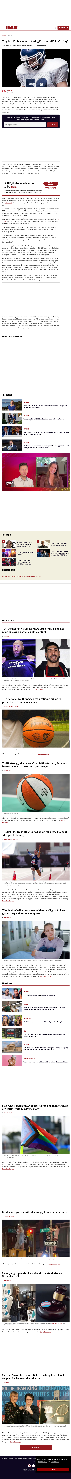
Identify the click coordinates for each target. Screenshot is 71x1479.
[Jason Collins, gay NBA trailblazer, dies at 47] (43, 544)
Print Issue (27, 1016)
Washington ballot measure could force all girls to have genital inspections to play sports (33, 910)
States (25, 1002)
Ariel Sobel (10, 90)
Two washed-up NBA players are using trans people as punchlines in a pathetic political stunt (33, 630)
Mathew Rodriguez (8, 769)
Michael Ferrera (14, 838)
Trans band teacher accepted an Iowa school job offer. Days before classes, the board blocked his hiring (44, 1006)
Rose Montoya (7, 838)
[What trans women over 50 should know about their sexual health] (12, 1058)
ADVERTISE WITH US (33, 1454)
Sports (10, 35)
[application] (36, 472)
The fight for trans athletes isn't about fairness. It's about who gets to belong (34, 832)
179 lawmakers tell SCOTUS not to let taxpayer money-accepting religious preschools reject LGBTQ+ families (45, 1046)
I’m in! (53, 125)
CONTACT (4, 1454)
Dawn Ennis (6, 1379)
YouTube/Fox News (57, 1320)
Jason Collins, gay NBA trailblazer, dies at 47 (59, 544)
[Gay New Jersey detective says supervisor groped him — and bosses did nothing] (12, 1031)
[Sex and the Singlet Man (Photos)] (9, 553)
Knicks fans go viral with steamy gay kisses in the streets (34, 1209)
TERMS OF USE (65, 1454)
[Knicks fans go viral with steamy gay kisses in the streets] (35, 1236)
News (25, 1029)
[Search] (55, 28)
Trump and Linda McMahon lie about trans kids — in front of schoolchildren (43, 420)
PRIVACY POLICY (44, 1454)
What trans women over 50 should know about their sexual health (45, 1060)
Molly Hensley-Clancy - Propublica (11, 706)
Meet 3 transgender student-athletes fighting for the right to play (45, 1020)
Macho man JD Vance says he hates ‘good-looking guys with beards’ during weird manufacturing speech (46, 447)
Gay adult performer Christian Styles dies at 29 (39, 993)
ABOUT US (10, 1454)
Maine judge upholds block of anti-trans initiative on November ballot (32, 1271)
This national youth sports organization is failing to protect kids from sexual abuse (31, 700)
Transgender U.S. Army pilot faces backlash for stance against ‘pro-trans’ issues (25, 545)
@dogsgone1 (52, 1256)
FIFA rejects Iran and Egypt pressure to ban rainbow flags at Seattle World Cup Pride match (35, 1105)
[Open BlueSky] (33, 1461)
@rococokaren (61, 1256)
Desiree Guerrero (7, 916)
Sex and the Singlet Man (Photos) (25, 553)
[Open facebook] (29, 1461)
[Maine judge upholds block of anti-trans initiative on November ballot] (35, 1299)
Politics (26, 402)
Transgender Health (29, 1056)
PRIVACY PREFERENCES (54, 1454)
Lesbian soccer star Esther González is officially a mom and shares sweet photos (24, 563)
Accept (53, 1469)
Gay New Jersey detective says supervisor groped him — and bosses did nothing (44, 1033)
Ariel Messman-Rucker (9, 1213)
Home (4, 35)
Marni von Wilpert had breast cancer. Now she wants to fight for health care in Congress (45, 406)
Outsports (8, 203)
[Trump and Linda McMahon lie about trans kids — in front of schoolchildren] (12, 418)
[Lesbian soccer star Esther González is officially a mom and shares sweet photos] (9, 562)
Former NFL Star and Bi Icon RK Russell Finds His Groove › (22, 576)
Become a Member (51, 184)
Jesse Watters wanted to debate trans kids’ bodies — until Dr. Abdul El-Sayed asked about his (46, 433)
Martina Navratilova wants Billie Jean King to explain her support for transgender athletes (34, 1373)
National (26, 416)
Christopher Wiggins (8, 1111)
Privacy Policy (42, 1462)
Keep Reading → (39, 689)
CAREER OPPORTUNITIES (21, 1454)
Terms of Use (55, 1462)
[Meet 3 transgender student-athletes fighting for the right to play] (12, 1018)
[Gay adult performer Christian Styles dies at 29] (12, 991)
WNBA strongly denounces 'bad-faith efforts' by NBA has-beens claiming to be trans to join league (34, 764)
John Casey (6, 636)
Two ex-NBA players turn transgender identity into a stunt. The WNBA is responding (60, 554)
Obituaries (26, 990)
